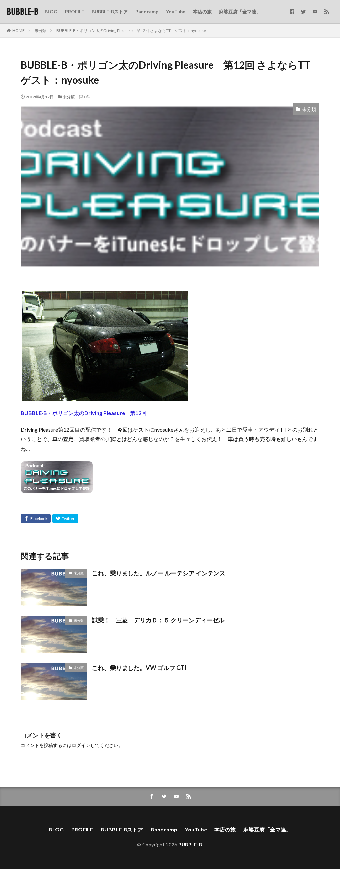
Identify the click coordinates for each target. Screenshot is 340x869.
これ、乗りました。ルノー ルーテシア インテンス (158, 573)
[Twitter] (65, 518)
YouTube (175, 11)
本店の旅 (202, 11)
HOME (18, 30)
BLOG (51, 11)
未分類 (40, 30)
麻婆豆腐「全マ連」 (240, 11)
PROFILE (74, 11)
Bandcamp (146, 11)
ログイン (81, 745)
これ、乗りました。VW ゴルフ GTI (139, 667)
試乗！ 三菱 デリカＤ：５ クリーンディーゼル (158, 620)
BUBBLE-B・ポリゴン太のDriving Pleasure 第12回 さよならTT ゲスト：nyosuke (131, 30)
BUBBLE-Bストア (110, 11)
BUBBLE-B (22, 12)
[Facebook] (36, 518)
